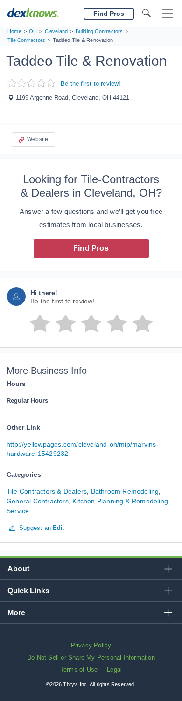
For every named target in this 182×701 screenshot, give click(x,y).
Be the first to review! (91, 83)
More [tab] (16, 613)
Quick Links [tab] (28, 591)
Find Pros (91, 248)
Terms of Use (79, 669)
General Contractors (38, 501)
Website (37, 139)
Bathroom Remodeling (125, 491)
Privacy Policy (91, 645)
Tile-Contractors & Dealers (47, 491)
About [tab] (18, 569)
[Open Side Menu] (167, 13)
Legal (114, 669)
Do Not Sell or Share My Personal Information (91, 657)
